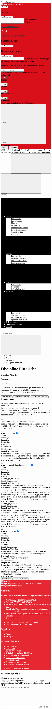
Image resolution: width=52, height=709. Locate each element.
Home (8, 356)
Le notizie (10, 360)
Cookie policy (11, 646)
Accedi (4, 7)
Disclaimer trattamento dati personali (15, 687)
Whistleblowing (12, 660)
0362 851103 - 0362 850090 (21, 602)
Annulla (4, 148)
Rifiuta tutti (21, 397)
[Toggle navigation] (21, 184)
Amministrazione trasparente (17, 664)
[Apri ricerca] (31, 164)
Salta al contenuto (8, 2)
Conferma (13, 148)
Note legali (10, 648)
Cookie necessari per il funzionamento (16, 421)
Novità (8, 358)
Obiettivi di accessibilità (15, 658)
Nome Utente (30, 19)
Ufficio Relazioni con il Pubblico (19, 653)
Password (29, 22)
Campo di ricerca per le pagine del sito (16, 331)
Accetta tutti (40, 397)
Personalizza (6, 397)
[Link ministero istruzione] (12, 4)
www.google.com (8, 433)
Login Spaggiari (20, 68)
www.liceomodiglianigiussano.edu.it (16, 465)
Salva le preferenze (21, 579)
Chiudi (4, 84)
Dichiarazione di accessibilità (17, 655)
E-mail (27, 58)
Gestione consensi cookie (16, 662)
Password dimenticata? (10, 27)
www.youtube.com (9, 531)
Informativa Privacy (14, 651)
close (4, 195)
